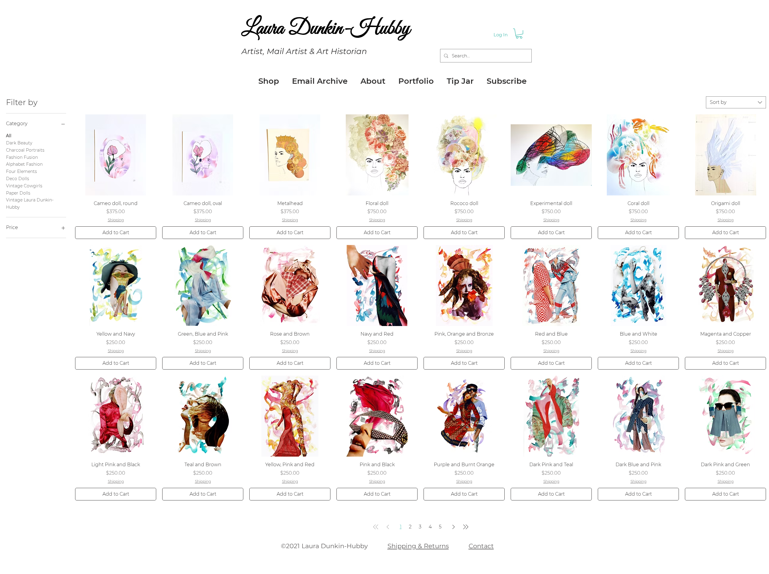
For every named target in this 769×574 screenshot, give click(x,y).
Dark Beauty (19, 143)
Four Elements (21, 171)
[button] (519, 34)
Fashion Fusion (22, 157)
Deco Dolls (17, 178)
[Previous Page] (387, 527)
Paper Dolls (18, 193)
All (8, 135)
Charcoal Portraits (25, 150)
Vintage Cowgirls (24, 186)
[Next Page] (453, 527)
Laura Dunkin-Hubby (326, 29)
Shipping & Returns (418, 546)
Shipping (116, 220)
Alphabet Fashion (24, 164)
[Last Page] (465, 527)
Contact (481, 546)
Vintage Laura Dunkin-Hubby (29, 203)
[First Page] (375, 527)
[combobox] (736, 102)
